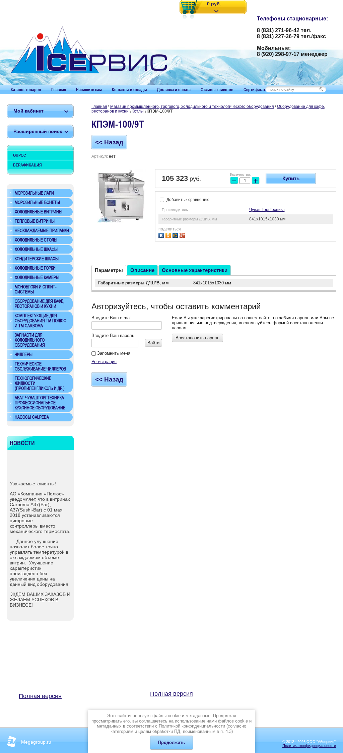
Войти (153, 342)
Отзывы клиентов (217, 89)
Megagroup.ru (36, 742)
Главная (58, 89)
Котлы (138, 111)
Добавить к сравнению (187, 199)
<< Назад (109, 142)
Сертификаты (256, 89)
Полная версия (40, 696)
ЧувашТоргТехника (267, 209)
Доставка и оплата (174, 89)
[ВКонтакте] (161, 234)
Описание (142, 270)
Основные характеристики (194, 270)
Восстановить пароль (197, 337)
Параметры (109, 270)
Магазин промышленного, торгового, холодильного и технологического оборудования (192, 106)
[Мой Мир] (176, 234)
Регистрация (104, 361)
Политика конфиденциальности (309, 746)
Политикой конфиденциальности (192, 726)
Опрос (19, 155)
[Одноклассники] (169, 234)
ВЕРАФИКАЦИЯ (27, 164)
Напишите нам (89, 89)
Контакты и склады (129, 89)
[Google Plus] (183, 234)
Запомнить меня (113, 353)
